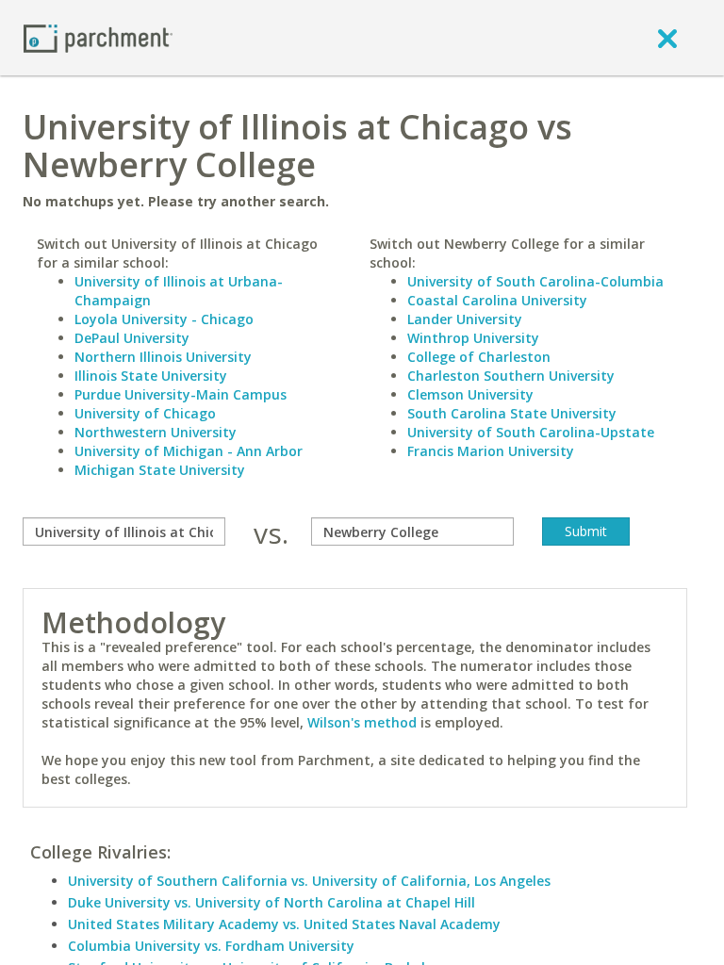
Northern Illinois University (163, 357)
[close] (667, 37)
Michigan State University (159, 470)
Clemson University (470, 394)
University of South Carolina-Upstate (530, 432)
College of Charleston (479, 357)
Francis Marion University (490, 451)
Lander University (464, 319)
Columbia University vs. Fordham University (211, 946)
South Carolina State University (512, 413)
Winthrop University (473, 338)
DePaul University (131, 338)
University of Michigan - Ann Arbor (188, 451)
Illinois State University (150, 375)
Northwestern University (155, 432)
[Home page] (98, 37)
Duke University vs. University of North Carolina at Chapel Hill (271, 902)
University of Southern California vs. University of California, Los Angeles (309, 881)
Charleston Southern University (511, 375)
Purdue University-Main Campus (180, 394)
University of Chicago (145, 413)
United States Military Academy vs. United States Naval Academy (284, 924)
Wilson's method (362, 722)
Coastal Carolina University (497, 300)
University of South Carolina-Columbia (535, 281)
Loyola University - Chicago (164, 319)
